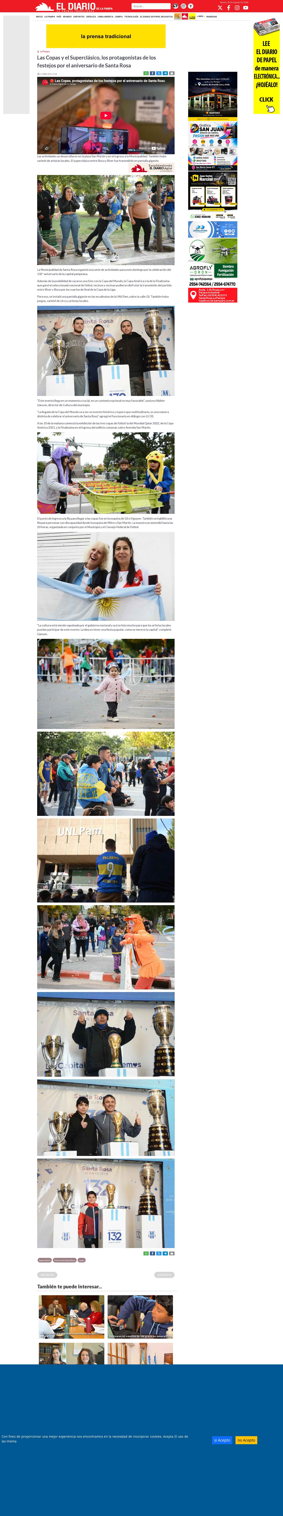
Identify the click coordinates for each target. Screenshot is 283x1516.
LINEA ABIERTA (105, 16)
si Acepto (222, 1440)
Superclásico (44, 1260)
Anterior (47, 1275)
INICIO (39, 16)
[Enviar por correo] (172, 73)
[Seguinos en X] (220, 7)
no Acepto (246, 1440)
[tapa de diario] (183, 6)
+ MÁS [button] (200, 16)
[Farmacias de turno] (190, 6)
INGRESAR (211, 16)
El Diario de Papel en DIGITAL (156, 16)
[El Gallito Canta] (175, 6)
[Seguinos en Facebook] (228, 7)
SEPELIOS (91, 16)
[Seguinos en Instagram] (237, 7)
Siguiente (164, 1275)
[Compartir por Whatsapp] (146, 73)
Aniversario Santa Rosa (64, 1260)
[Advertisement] (212, 46)
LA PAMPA (49, 16)
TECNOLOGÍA (131, 16)
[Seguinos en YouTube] (245, 7)
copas (81, 1260)
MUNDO (67, 16)
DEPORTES (79, 16)
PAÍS (59, 16)
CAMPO (119, 16)
